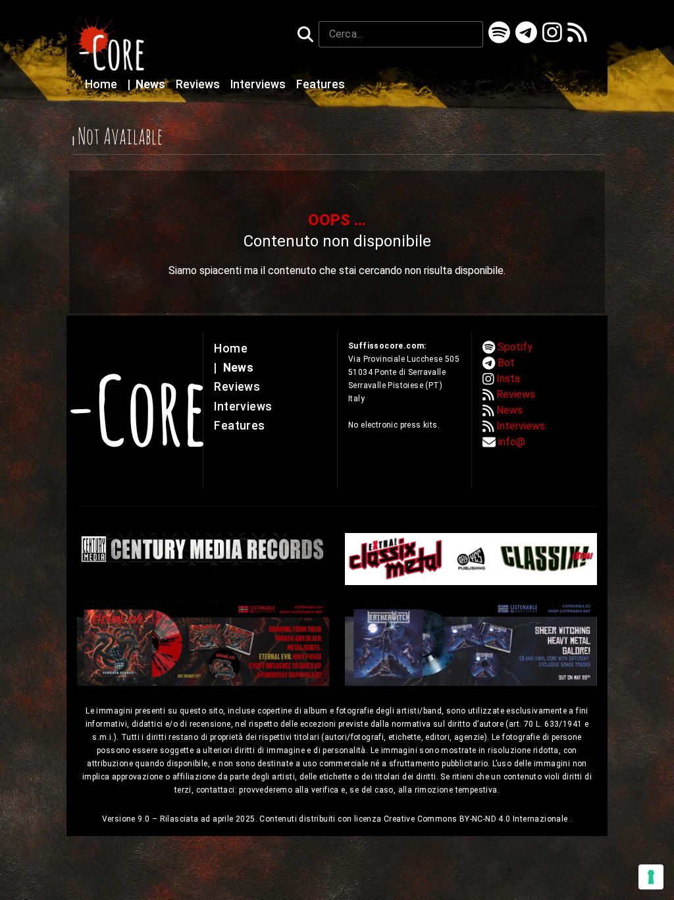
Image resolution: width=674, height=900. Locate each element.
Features (320, 84)
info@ (511, 442)
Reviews (199, 84)
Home (102, 84)
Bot (506, 362)
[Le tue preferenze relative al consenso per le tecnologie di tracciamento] (650, 876)
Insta (508, 378)
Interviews (259, 84)
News (148, 84)
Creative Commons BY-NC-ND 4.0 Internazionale (477, 819)
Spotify (515, 347)
